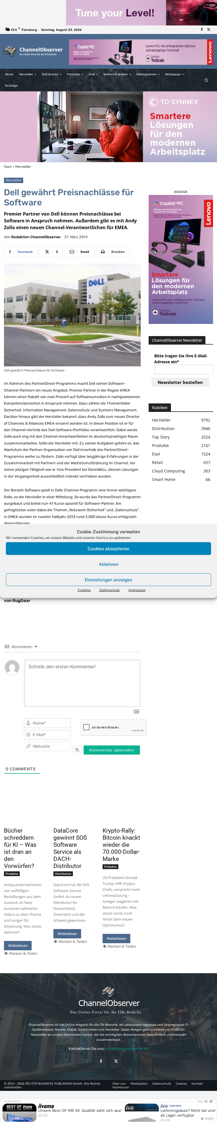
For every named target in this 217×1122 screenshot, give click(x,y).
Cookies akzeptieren (108, 548)
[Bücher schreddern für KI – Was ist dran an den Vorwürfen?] (23, 815)
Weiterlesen (17, 945)
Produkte (12, 874)
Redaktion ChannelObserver (36, 237)
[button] (206, 80)
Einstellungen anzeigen (108, 579)
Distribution (63, 874)
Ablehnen (108, 564)
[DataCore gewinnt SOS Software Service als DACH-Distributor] (72, 815)
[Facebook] (201, 29)
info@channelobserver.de (126, 1048)
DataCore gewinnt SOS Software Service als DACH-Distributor (70, 848)
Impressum (137, 590)
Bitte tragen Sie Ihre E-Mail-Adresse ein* (181, 358)
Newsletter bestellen (180, 382)
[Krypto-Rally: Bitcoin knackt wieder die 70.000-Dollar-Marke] (122, 815)
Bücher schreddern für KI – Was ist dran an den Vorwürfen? (20, 848)
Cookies (84, 590)
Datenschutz (109, 590)
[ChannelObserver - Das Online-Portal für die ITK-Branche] (33, 51)
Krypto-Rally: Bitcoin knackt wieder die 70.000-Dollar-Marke (121, 844)
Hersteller (23, 166)
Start (8, 166)
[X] (208, 29)
